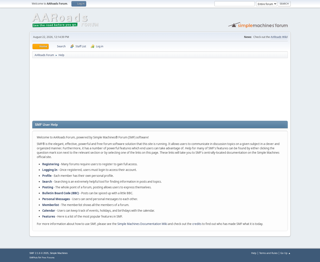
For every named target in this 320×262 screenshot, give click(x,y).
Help (253, 253)
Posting (47, 187)
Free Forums (48, 257)
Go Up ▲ (285, 253)
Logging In (49, 170)
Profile (47, 176)
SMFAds (33, 257)
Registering (50, 164)
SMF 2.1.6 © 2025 (39, 253)
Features (48, 216)
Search (47, 182)
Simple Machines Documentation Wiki (142, 224)
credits (196, 224)
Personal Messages (56, 199)
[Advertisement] (160, 90)
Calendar (48, 211)
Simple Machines (59, 253)
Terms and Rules (268, 253)
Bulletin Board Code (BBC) (60, 193)
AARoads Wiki (279, 37)
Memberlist (50, 205)
